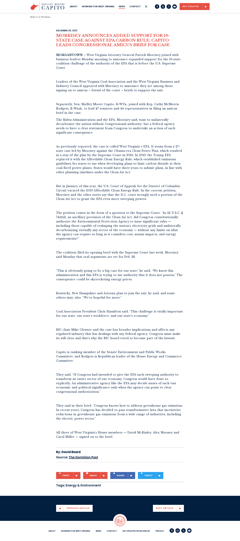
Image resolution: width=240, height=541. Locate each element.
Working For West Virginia (98, 6)
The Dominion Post (83, 457)
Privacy (160, 531)
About (73, 6)
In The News (44, 16)
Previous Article (78, 508)
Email (93, 475)
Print (66, 475)
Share (121, 475)
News (122, 6)
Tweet (148, 475)
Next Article (164, 508)
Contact (135, 6)
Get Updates (190, 6)
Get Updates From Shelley (136, 531)
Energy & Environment (83, 485)
